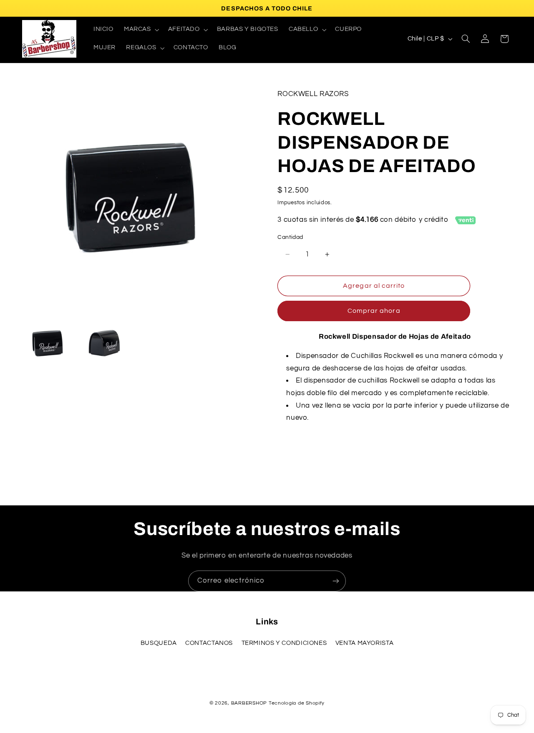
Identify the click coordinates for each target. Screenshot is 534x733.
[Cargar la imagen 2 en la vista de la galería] (104, 343)
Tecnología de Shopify (297, 703)
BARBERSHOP (250, 703)
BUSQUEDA (159, 643)
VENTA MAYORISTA (364, 643)
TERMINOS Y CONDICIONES (284, 643)
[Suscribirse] (335, 581)
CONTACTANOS (209, 643)
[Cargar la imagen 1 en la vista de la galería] (48, 343)
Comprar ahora (374, 310)
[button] (140, 29)
